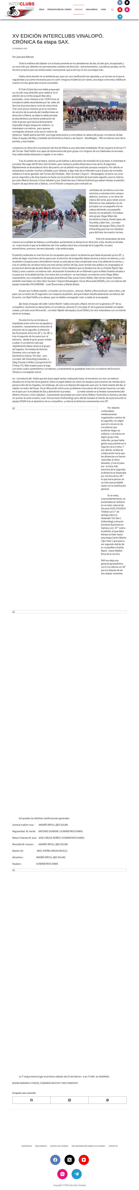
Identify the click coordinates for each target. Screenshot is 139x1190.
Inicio (41, 9)
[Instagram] (127, 9)
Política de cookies (59, 1146)
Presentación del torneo (59, 9)
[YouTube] (120, 9)
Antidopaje (26, 1146)
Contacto (113, 1146)
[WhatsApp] (108, 1100)
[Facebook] (120, 2)
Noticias (79, 9)
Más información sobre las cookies (88, 1146)
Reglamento (91, 9)
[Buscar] (112, 10)
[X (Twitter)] (127, 2)
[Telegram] (120, 16)
